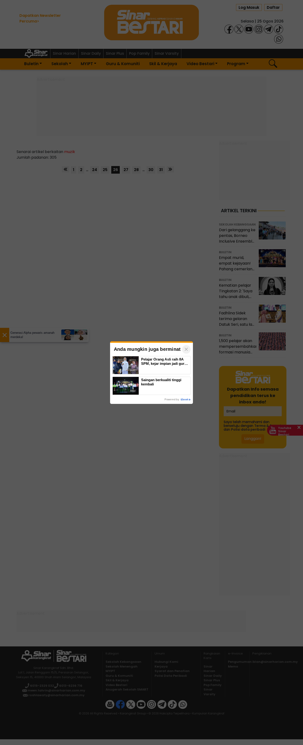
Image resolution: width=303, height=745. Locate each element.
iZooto (186, 399)
